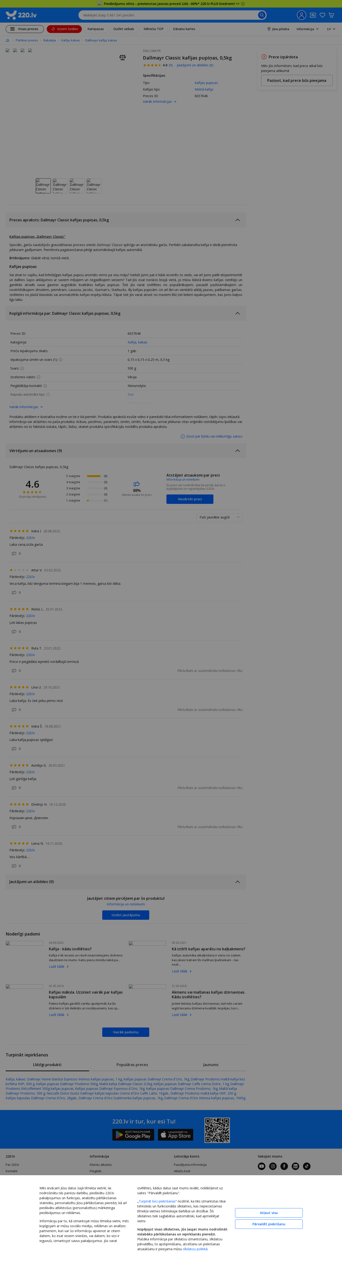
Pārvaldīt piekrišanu (268, 1224)
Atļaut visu (269, 1212)
